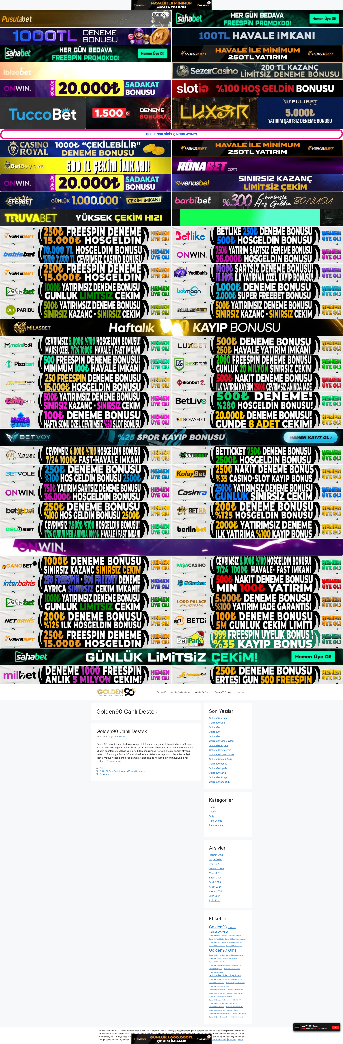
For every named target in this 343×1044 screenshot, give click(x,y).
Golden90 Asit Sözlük (216, 939)
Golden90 (161, 692)
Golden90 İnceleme (180, 692)
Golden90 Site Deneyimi (217, 990)
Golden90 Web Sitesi (229, 1003)
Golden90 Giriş (202, 692)
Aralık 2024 (215, 886)
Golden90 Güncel (215, 958)
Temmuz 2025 (216, 868)
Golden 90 (232, 928)
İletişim (240, 692)
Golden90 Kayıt (217, 772)
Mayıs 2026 (215, 859)
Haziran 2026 (216, 855)
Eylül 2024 (214, 900)
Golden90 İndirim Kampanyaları (219, 1014)
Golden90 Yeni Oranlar (216, 1007)
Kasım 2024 (215, 891)
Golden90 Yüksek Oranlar (234, 1007)
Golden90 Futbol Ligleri (234, 946)
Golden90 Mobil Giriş (220, 759)
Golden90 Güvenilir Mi (216, 962)
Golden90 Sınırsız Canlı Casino (219, 1000)
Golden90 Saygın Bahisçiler (235, 983)
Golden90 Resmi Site (235, 979)
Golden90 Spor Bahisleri (235, 993)
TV (210, 830)
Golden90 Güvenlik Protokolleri (219, 965)
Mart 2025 (214, 873)
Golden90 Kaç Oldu (219, 782)
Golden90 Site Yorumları (217, 993)
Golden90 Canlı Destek (121, 731)
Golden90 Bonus (218, 763)
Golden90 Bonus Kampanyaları (232, 942)
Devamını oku (114, 761)
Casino (212, 811)
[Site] (85, 236)
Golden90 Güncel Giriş (230, 958)
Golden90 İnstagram (220, 750)
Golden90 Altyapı (218, 745)
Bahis (212, 807)
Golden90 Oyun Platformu (218, 979)
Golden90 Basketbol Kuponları (235, 939)
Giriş (102, 768)
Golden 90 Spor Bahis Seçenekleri (220, 996)
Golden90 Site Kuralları (235, 990)
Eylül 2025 (214, 864)
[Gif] (171, 327)
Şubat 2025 (215, 877)
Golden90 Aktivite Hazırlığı (218, 935)
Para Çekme (215, 820)
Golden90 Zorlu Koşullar (217, 1010)
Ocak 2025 (215, 882)
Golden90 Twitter (215, 1003)
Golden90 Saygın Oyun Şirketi (219, 986)
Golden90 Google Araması (235, 955)
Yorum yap (104, 774)
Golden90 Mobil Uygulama (133, 771)
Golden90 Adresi (218, 718)
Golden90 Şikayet (223, 692)
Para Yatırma (216, 825)
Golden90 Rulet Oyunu (216, 983)
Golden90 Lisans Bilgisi (232, 969)
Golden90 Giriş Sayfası (221, 741)
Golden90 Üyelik (218, 768)
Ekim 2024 (214, 896)
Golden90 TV (236, 1000)
